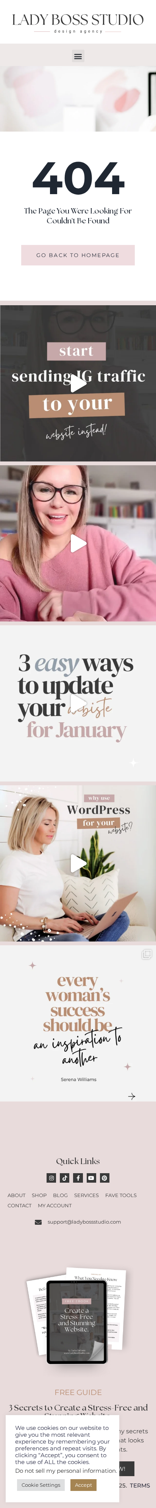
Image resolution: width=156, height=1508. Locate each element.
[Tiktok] (64, 1178)
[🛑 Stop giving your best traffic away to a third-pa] (78, 383)
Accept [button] (83, 1485)
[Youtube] (91, 1178)
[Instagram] (51, 1178)
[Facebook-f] (78, 1178)
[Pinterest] (104, 1178)
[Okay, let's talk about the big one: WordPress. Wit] (78, 863)
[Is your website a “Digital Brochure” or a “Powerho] (78, 543)
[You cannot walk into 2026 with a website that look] (78, 703)
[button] (78, 56)
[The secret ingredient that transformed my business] (78, 1023)
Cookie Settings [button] (41, 1485)
